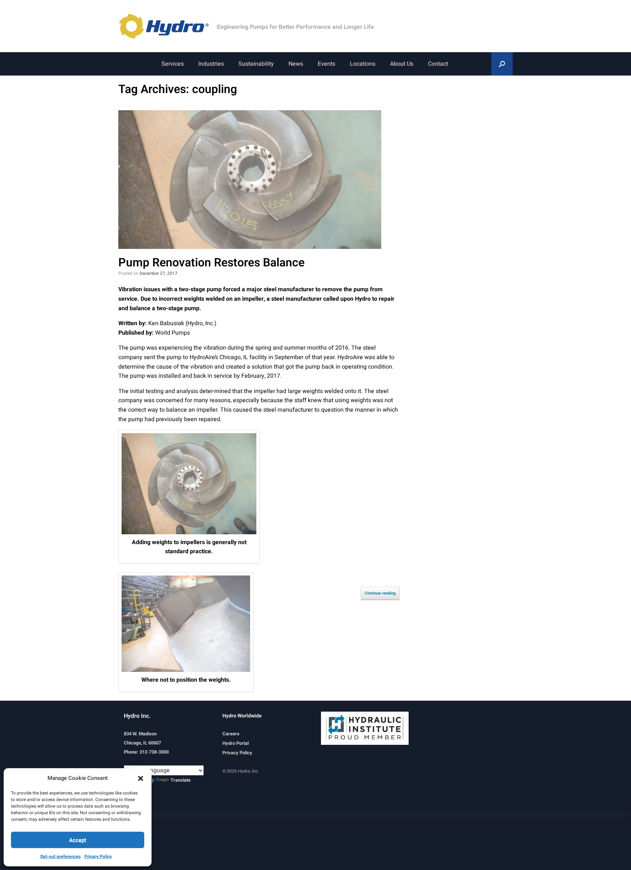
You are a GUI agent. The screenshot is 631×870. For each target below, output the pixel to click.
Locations (362, 63)
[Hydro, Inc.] (167, 26)
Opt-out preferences (60, 856)
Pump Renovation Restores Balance (211, 262)
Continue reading (380, 593)
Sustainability (256, 63)
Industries (211, 63)
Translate (181, 780)
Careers (231, 733)
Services (172, 63)
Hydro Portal (235, 743)
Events (326, 63)
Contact (438, 63)
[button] (140, 778)
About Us (401, 63)
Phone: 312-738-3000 (146, 751)
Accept (77, 840)
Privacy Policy (98, 856)
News (295, 63)
